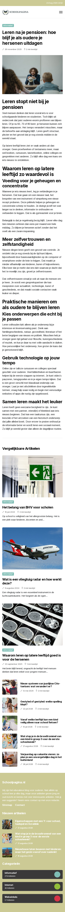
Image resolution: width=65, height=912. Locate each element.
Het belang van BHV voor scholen (27, 507)
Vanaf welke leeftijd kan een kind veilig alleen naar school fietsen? (39, 721)
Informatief (8, 25)
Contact (20, 805)
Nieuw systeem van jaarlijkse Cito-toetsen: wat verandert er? (40, 685)
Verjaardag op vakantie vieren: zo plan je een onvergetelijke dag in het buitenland (41, 757)
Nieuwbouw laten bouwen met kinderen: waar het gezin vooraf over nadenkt (38, 850)
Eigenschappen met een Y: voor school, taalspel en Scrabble (37, 822)
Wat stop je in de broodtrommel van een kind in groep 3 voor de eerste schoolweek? (40, 739)
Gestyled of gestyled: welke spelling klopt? (41, 703)
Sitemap (7, 805)
